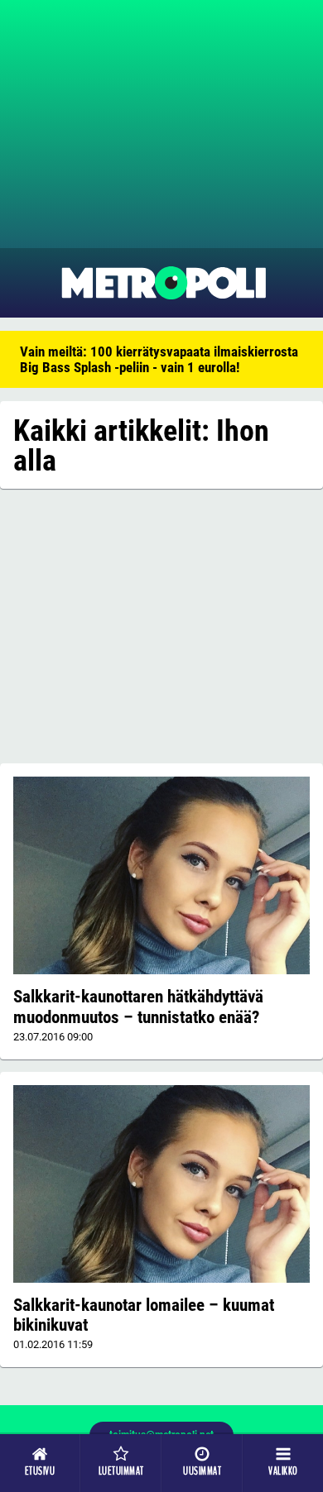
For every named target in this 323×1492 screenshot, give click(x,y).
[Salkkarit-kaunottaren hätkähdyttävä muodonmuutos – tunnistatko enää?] (161, 875)
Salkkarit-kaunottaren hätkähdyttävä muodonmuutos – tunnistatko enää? (138, 1006)
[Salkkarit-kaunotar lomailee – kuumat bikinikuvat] (161, 1184)
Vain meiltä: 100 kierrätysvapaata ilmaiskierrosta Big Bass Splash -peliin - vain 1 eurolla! (159, 359)
